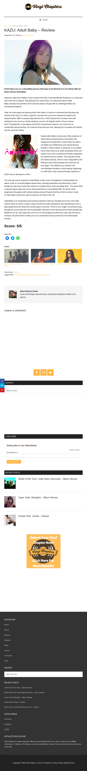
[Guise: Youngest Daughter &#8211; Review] (16, 256)
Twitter (6, 729)
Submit (6, 650)
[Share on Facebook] (2, 381)
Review (16, 272)
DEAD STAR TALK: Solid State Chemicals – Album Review (47, 479)
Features (7, 640)
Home (5, 26)
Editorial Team (69, 763)
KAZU (37, 275)
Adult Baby (18, 275)
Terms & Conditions (45, 763)
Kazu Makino (45, 275)
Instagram (8, 724)
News (6, 645)
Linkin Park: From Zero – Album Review (18, 688)
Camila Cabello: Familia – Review (69, 264)
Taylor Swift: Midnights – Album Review (38, 497)
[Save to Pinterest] (2, 390)
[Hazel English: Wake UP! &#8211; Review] (43, 256)
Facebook (8, 719)
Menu (45, 20)
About (6, 630)
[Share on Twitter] (2, 385)
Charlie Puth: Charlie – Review (33, 516)
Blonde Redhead (29, 275)
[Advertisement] (43, 414)
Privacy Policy (58, 763)
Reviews (7, 635)
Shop (6, 661)
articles (10, 26)
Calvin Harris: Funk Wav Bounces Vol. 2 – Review (21, 707)
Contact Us (8, 656)
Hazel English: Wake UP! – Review (43, 264)
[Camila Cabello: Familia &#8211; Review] (70, 256)
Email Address (12, 452)
